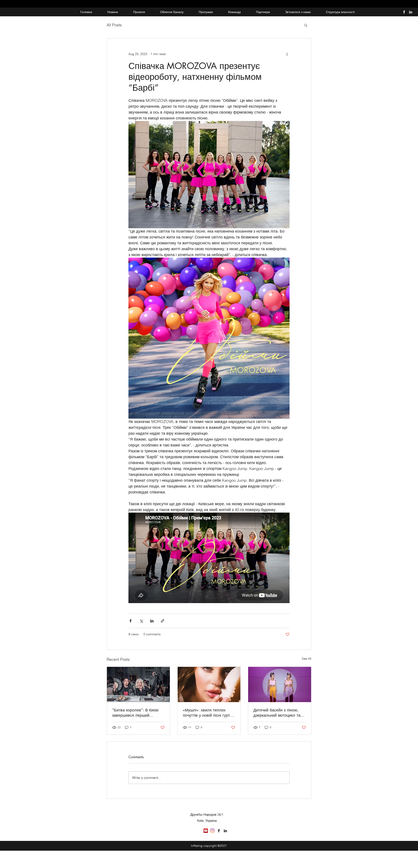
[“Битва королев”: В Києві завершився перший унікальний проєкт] (138, 684)
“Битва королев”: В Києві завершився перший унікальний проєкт (135, 712)
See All (306, 659)
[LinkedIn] (410, 12)
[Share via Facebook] (130, 621)
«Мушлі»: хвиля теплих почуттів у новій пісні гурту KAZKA (207, 712)
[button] (306, 25)
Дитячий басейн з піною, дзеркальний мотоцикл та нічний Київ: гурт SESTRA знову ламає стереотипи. (276, 712)
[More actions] (287, 54)
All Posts (114, 24)
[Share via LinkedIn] (152, 621)
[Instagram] (212, 831)
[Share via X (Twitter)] (141, 621)
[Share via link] (162, 621)
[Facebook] (404, 12)
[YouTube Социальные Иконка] (206, 831)
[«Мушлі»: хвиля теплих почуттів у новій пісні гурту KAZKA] (209, 684)
